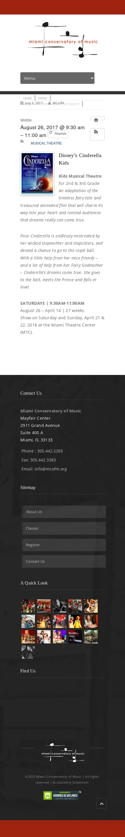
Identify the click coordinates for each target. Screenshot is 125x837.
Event (42, 98)
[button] (97, 134)
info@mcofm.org (51, 469)
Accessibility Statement (70, 782)
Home (27, 98)
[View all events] (97, 118)
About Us (34, 511)
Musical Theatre (46, 143)
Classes (32, 528)
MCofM (58, 103)
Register (33, 544)
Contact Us (35, 561)
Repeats (61, 133)
